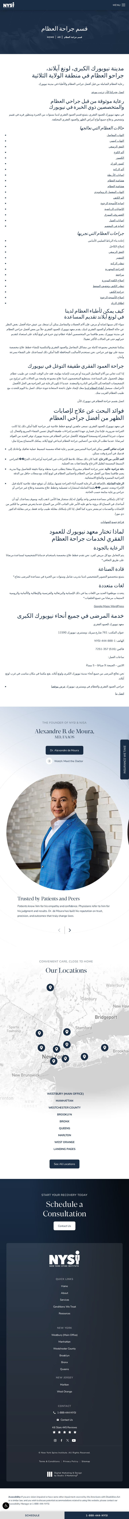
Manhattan (64, 1100)
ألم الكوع (119, 152)
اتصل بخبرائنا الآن (114, 92)
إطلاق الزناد (117, 303)
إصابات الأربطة (115, 175)
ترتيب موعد (97, 92)
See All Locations (64, 1164)
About (64, 1293)
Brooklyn (64, 1114)
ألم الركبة (118, 169)
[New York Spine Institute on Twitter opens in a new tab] (67, 1440)
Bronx (64, 1121)
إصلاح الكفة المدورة (113, 280)
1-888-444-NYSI (40, 1503)
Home (50, 37)
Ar (59, 37)
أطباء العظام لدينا (94, 388)
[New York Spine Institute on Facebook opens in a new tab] (61, 1440)
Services (64, 1299)
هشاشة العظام (116, 180)
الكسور (120, 157)
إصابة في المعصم (114, 226)
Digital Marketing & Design (68, 1474)
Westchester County (65, 1107)
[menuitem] (55, 1440)
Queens (64, 1128)
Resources (64, 1313)
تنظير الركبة (117, 263)
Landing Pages (64, 1149)
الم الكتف (118, 197)
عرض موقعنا (58, 686)
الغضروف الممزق (114, 214)
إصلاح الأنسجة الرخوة (112, 297)
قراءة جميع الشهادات (112, 522)
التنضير (120, 257)
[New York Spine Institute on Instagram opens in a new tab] (55, 1440)
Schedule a (64, 1205)
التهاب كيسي (117, 140)
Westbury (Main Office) (65, 1094)
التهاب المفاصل (115, 135)
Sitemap (86, 1461)
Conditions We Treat (64, 1306)
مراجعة (120, 274)
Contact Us (64, 1226)
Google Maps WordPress (109, 606)
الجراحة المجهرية (114, 269)
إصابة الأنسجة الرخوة (112, 203)
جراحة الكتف (117, 291)
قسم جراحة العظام (73, 37)
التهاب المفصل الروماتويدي (109, 192)
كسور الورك (117, 163)
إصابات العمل (116, 220)
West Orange (64, 1142)
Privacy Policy (70, 1461)
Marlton (64, 1135)
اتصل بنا (119, 693)
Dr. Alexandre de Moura (64, 750)
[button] (6, 1505)
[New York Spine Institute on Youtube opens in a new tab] (74, 1440)
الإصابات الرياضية (114, 209)
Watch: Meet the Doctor (68, 761)
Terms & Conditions (49, 1461)
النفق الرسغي (116, 146)
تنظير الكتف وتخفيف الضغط (108, 286)
